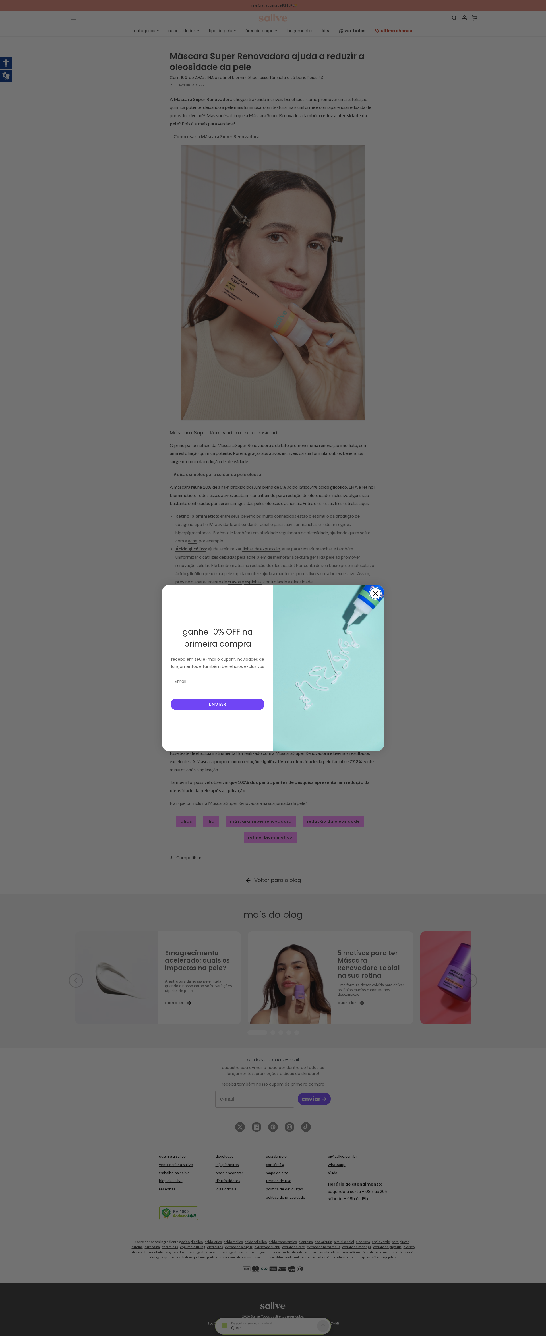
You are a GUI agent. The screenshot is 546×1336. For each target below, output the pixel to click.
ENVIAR (217, 704)
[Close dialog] (375, 593)
